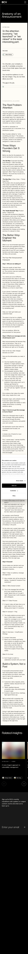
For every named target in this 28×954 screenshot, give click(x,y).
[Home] (4, 2)
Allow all (14, 485)
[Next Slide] (24, 784)
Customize (13, 490)
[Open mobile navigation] (25, 2)
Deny (14, 495)
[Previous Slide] (4, 784)
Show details (19, 480)
